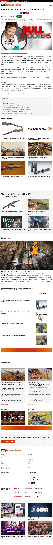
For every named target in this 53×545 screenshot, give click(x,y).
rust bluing (33, 99)
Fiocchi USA (34, 387)
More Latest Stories (32, 350)
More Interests (14, 363)
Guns (29, 461)
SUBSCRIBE (8, 441)
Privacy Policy (3, 542)
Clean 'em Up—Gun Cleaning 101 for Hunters (12, 323)
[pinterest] (27, 12)
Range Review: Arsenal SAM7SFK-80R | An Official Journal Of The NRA (12, 212)
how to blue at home (20, 99)
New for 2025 (4, 404)
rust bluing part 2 (41, 99)
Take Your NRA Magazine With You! (11, 518)
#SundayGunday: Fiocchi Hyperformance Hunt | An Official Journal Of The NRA (39, 384)
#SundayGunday (32, 366)
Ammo (29, 457)
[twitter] (24, 12)
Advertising (3, 456)
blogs (4, 99)
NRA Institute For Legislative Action (8, 474)
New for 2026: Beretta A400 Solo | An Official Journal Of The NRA (12, 383)
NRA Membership (31, 474)
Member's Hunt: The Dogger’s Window (17, 271)
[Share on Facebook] (21, 12)
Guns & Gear (10, 13)
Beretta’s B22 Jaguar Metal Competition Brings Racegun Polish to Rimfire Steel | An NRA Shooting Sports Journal (12, 394)
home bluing (12, 99)
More (9, 238)
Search (2, 463)
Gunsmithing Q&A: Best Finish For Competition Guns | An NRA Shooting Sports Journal (39, 213)
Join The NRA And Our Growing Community (36, 518)
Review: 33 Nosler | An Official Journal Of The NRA (39, 230)
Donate (17, 1)
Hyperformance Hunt (43, 387)
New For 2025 (5, 366)
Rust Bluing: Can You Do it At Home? (13, 106)
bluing (7, 99)
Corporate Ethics (18, 542)
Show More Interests (34, 428)
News (2, 13)
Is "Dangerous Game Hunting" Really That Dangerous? (17, 109)
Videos (29, 467)
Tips (28, 465)
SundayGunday (31, 404)
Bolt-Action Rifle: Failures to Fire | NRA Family (13, 229)
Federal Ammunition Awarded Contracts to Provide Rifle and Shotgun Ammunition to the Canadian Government (17, 289)
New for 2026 (7, 285)
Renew (13, 1)
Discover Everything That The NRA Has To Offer (13, 536)
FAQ (2, 459)
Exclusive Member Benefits (33, 476)
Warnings (25, 542)
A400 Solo (13, 386)
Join (10, 1)
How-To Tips (31, 409)
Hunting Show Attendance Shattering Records (13, 335)
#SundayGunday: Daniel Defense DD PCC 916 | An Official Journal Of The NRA (39, 399)
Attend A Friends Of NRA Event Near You (39, 536)
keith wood (28, 99)
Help (2, 461)
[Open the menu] (50, 4)
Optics (29, 463)
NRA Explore (3, 476)
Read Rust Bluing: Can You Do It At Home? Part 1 (14, 53)
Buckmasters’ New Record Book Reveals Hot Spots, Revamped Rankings (17, 312)
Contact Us (3, 457)
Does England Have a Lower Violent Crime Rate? (16, 108)
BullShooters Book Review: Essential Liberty (15, 111)
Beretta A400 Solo (6, 386)
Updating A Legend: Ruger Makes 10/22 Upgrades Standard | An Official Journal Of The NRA (13, 399)
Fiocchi (30, 387)
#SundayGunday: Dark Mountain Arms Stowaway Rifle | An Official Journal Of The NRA (39, 395)
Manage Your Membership (33, 479)
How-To (5, 13)
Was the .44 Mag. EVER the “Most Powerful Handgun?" (18, 113)
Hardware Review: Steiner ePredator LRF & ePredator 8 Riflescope (15, 300)
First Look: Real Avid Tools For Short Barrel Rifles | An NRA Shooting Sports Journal (13, 389)
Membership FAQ (31, 478)
